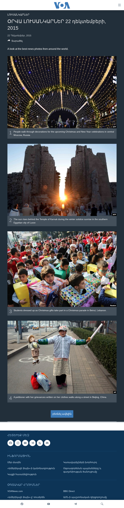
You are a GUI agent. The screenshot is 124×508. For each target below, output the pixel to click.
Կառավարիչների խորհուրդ (80, 462)
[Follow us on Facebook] (10, 443)
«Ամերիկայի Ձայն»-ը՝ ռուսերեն (26, 497)
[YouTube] (48, 504)
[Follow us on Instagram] (18, 443)
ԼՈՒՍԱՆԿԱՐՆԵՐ (18, 14)
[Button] (15, 41)
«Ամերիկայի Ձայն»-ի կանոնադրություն (31, 468)
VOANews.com (15, 491)
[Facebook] (22, 504)
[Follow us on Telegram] (32, 443)
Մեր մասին (14, 462)
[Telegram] (75, 504)
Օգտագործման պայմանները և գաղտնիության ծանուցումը (82, 470)
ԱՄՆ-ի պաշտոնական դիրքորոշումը (85, 497)
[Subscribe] (47, 443)
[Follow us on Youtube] (25, 443)
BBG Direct (69, 491)
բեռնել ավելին (62, 413)
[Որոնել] (102, 504)
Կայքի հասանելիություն (21, 474)
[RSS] (40, 443)
